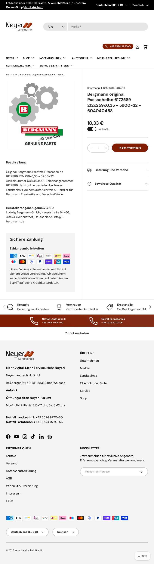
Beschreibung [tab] (16, 162)
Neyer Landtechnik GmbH (28, 550)
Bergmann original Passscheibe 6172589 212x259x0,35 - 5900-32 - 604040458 (42, 74)
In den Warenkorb (130, 147)
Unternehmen (89, 361)
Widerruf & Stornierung (22, 486)
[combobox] (95, 27)
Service (85, 391)
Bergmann (93, 88)
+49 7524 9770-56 (49, 422)
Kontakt (11, 456)
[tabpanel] (40, 183)
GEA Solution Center (94, 383)
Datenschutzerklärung (21, 471)
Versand (11, 463)
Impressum (13, 493)
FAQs (9, 501)
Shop (83, 398)
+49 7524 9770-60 (49, 417)
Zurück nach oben (77, 333)
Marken (85, 368)
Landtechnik (88, 376)
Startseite (11, 74)
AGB (9, 478)
